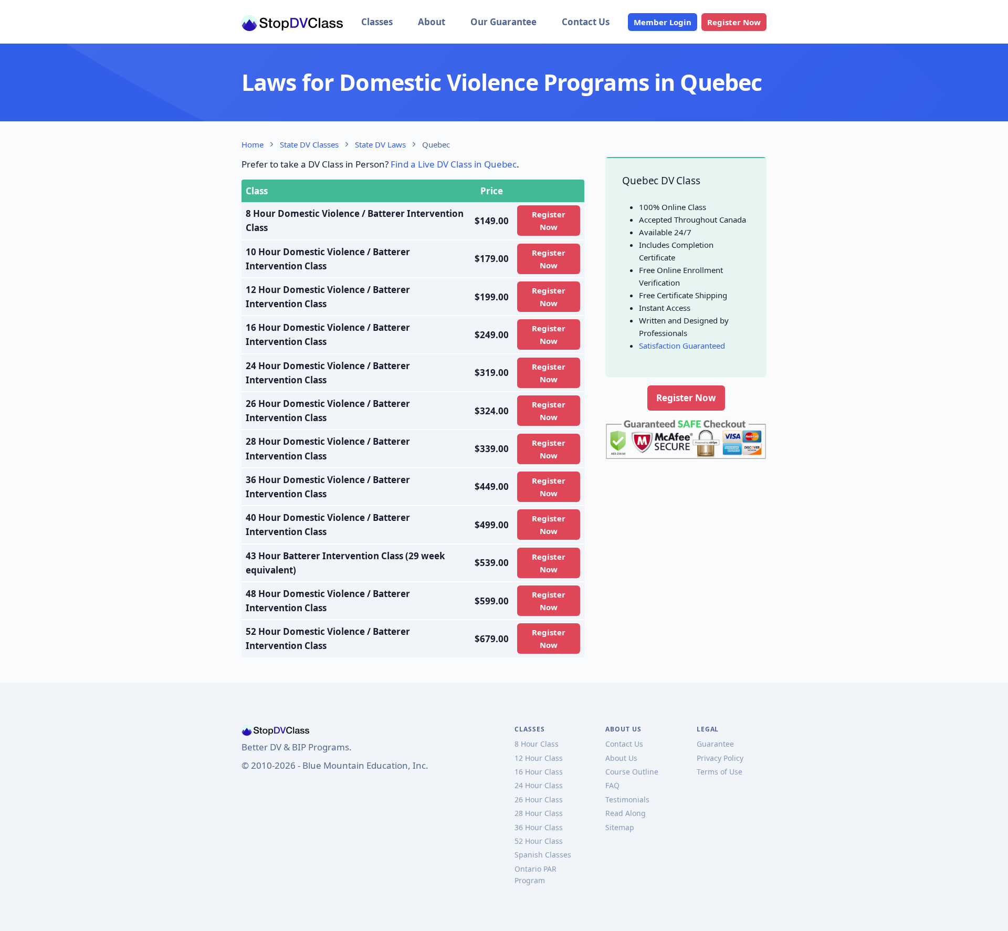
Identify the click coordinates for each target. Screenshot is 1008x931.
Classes (377, 22)
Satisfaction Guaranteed (682, 345)
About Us (621, 758)
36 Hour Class (538, 827)
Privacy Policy (720, 758)
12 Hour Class (538, 758)
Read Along (625, 813)
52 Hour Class (538, 841)
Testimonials (627, 799)
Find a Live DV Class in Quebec (454, 164)
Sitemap (619, 827)
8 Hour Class (536, 744)
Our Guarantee (503, 22)
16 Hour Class (538, 772)
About (431, 22)
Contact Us (586, 22)
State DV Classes (309, 144)
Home (253, 144)
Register (734, 22)
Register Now (686, 398)
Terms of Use (719, 772)
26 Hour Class (538, 799)
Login (662, 22)
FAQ (612, 785)
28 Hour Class (538, 813)
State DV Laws (380, 144)
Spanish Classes (542, 855)
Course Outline (631, 772)
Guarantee (715, 744)
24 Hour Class (538, 785)
